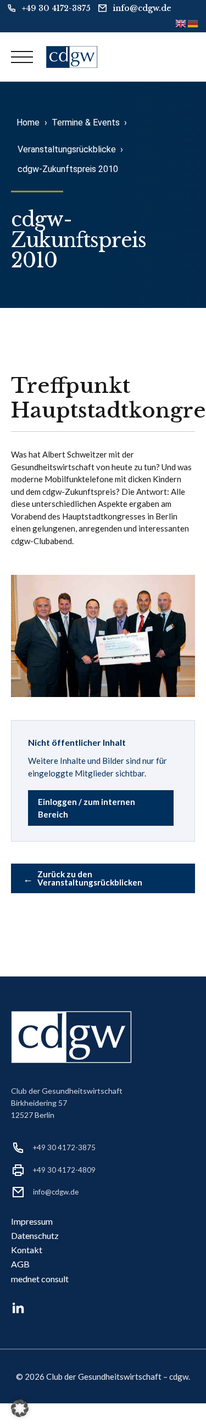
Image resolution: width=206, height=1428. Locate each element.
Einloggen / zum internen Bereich (86, 808)
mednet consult (40, 1278)
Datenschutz (35, 1235)
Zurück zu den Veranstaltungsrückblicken (82, 878)
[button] (20, 1408)
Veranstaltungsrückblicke (67, 149)
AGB (20, 1264)
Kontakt (26, 1249)
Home (28, 122)
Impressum (32, 1221)
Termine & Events (86, 122)
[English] (181, 23)
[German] (193, 23)
